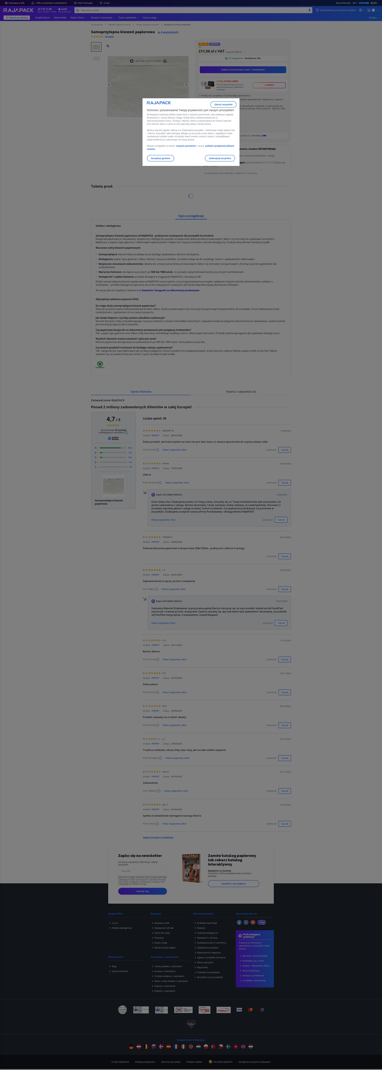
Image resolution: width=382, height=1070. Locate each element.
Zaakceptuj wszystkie (220, 158)
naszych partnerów (186, 145)
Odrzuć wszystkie (223, 104)
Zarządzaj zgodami (160, 158)
